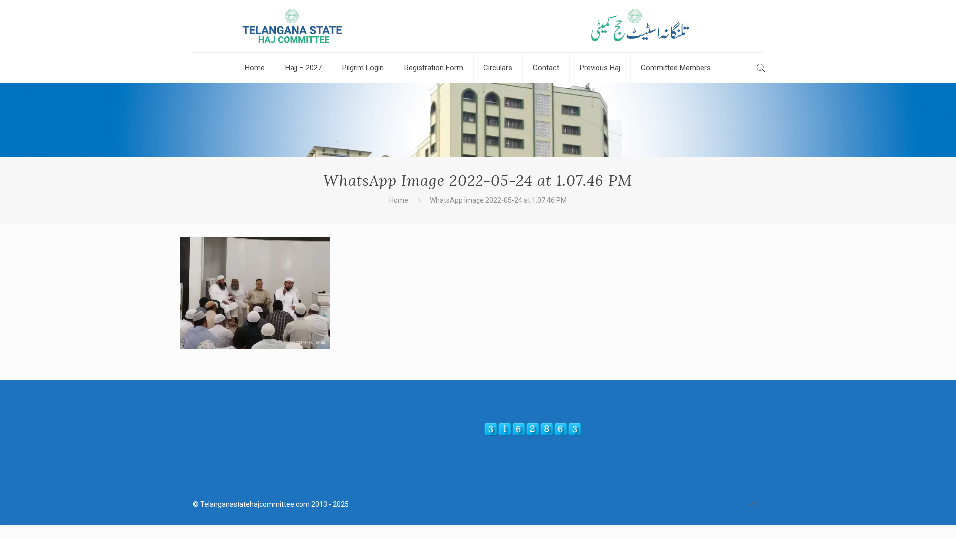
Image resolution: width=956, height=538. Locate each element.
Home (398, 200)
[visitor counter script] (533, 434)
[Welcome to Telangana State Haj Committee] (478, 26)
